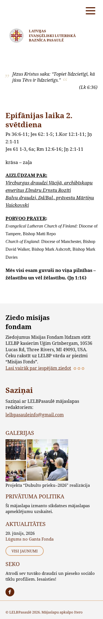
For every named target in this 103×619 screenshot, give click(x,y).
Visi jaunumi (25, 551)
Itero (78, 612)
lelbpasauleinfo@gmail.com (34, 414)
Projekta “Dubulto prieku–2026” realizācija (47, 485)
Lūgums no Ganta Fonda (29, 539)
